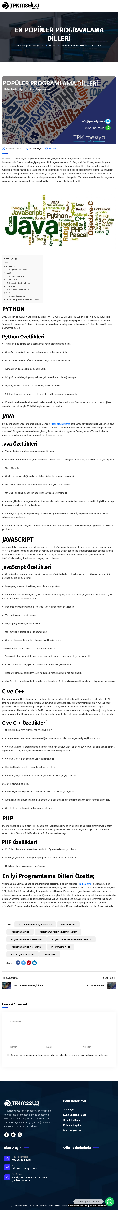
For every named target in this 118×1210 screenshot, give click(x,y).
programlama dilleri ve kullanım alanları (58, 932)
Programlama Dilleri (20, 932)
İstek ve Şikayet (72, 1130)
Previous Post (11, 978)
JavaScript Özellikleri (21, 283)
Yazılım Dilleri (50, 954)
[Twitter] (23, 962)
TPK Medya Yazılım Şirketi (30, 45)
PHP (8, 293)
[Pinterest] (29, 962)
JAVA (8, 273)
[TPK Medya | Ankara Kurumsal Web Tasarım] (20, 5)
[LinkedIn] (34, 962)
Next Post (108, 978)
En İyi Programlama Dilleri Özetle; (23, 299)
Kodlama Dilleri (68, 924)
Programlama (84, 884)
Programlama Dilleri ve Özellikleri (26, 939)
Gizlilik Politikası (72, 1120)
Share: (9, 963)
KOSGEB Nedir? (95, 985)
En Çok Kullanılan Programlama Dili (35, 924)
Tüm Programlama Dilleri (22, 954)
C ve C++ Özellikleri (20, 290)
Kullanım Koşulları (72, 1125)
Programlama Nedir (60, 947)
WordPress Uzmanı (98, 1205)
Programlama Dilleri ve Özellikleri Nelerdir (71, 939)
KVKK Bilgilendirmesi (74, 1114)
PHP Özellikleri (18, 296)
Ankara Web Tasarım (78, 1205)
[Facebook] (18, 962)
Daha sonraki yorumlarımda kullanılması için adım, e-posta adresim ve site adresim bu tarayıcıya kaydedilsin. (59, 1055)
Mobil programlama (60, 424)
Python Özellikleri (19, 269)
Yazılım (52, 45)
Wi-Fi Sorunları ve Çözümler (29, 985)
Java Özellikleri (18, 276)
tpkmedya (36, 149)
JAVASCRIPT (12, 279)
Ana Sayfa (68, 1109)
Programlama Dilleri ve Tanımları (26, 947)
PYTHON (10, 266)
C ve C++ (10, 286)
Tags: (9, 924)
